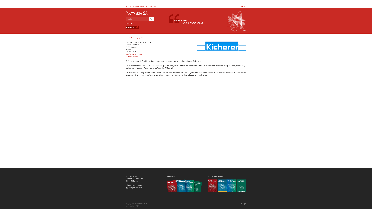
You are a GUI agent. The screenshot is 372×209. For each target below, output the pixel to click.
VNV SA (138, 206)
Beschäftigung (144, 6)
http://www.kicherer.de (134, 54)
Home (127, 6)
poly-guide (129, 23)
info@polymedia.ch (135, 188)
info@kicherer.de (132, 56)
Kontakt (153, 6)
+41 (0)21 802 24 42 (135, 185)
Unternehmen (134, 6)
